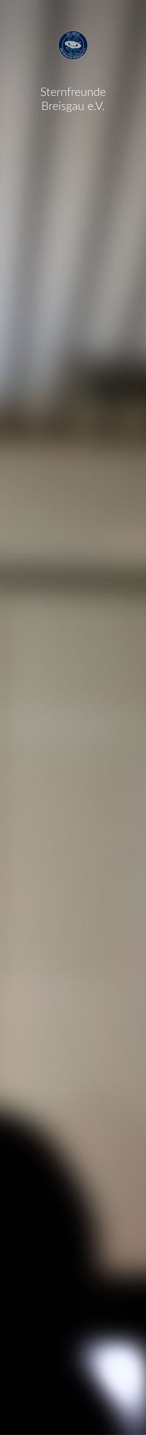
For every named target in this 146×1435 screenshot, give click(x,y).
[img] (73, 717)
